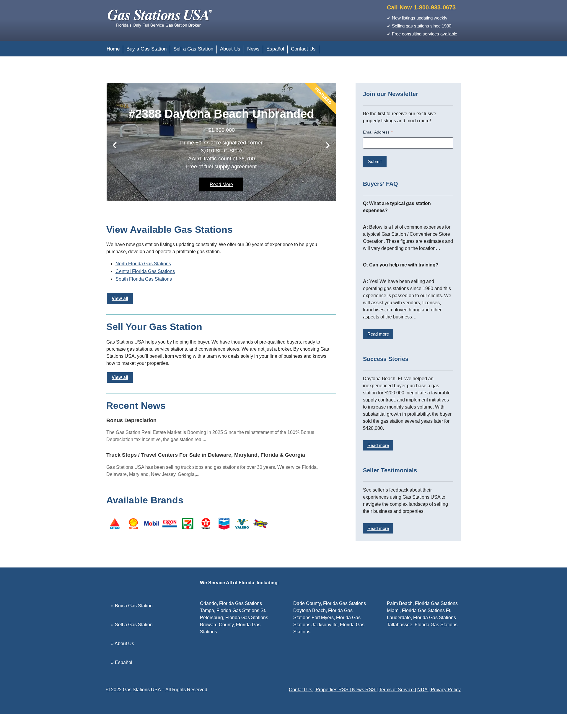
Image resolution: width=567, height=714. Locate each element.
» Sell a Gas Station (132, 624)
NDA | (424, 689)
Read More (221, 184)
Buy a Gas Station (146, 49)
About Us (230, 49)
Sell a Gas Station (193, 49)
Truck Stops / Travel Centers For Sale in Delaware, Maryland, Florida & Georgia (205, 455)
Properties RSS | (334, 689)
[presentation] (114, 144)
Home (113, 49)
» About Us (122, 643)
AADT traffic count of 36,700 (221, 159)
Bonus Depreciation (131, 420)
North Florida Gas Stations (143, 263)
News (253, 49)
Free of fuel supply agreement (221, 167)
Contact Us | (302, 689)
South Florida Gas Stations (143, 279)
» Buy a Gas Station (132, 605)
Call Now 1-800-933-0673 (421, 7)
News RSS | (365, 689)
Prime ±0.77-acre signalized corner (221, 143)
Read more (378, 333)
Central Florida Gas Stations (145, 271)
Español (275, 49)
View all (120, 298)
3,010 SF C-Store (221, 151)
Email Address (378, 132)
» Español (121, 662)
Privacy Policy (446, 689)
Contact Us (303, 49)
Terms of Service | (397, 689)
